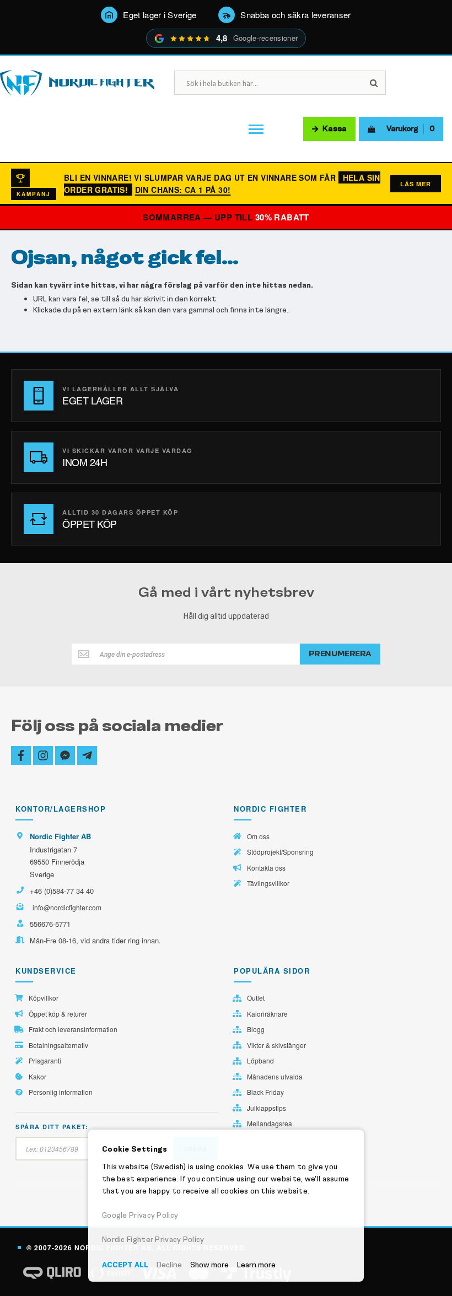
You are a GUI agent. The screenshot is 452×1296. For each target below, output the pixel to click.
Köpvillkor (43, 998)
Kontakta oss (266, 868)
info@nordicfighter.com (67, 907)
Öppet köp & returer (58, 1014)
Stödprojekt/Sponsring (280, 852)
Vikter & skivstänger (276, 1045)
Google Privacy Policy (140, 1215)
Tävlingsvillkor (268, 883)
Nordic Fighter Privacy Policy (153, 1239)
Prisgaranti (45, 1061)
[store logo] (77, 83)
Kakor (37, 1077)
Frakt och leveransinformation (73, 1029)
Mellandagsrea (269, 1123)
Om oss (258, 836)
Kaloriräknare (267, 1014)
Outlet (256, 998)
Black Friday (265, 1092)
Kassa (334, 129)
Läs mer (415, 184)
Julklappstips (266, 1108)
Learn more (256, 1265)
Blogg (256, 1029)
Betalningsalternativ (58, 1045)
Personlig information (61, 1092)
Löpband (260, 1061)
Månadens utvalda (275, 1077)
